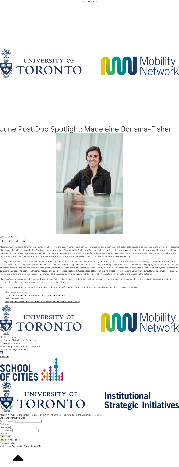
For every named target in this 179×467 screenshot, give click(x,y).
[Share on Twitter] (9, 240)
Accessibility (18, 446)
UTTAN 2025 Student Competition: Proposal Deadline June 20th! (35, 295)
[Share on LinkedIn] (23, 240)
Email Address (7, 421)
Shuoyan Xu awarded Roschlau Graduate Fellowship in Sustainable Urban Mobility (42, 301)
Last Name (5, 427)
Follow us (4, 356)
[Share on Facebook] (2, 240)
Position (4, 433)
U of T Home (6, 446)
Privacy (27, 446)
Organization (6, 430)
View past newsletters (10, 440)
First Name (6, 424)
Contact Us (35, 446)
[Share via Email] (16, 240)
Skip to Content (89, 1)
